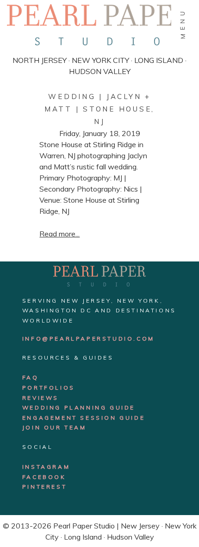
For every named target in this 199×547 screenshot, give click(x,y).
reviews (40, 397)
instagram (46, 466)
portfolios (48, 387)
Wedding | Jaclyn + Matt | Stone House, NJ (99, 109)
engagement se (56, 417)
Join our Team (54, 427)
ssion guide (118, 417)
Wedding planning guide (78, 407)
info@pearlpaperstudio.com (88, 338)
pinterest (44, 486)
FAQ (30, 377)
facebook (44, 476)
